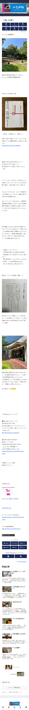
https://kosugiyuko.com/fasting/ (10, 432)
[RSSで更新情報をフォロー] (21, 556)
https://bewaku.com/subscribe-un (11, 528)
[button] (25, 359)
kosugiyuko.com (6, 508)
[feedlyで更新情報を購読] (8, 556)
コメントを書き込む (14, 687)
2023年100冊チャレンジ (8, 535)
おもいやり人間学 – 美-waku (10, 498)
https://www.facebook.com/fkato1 (11, 145)
